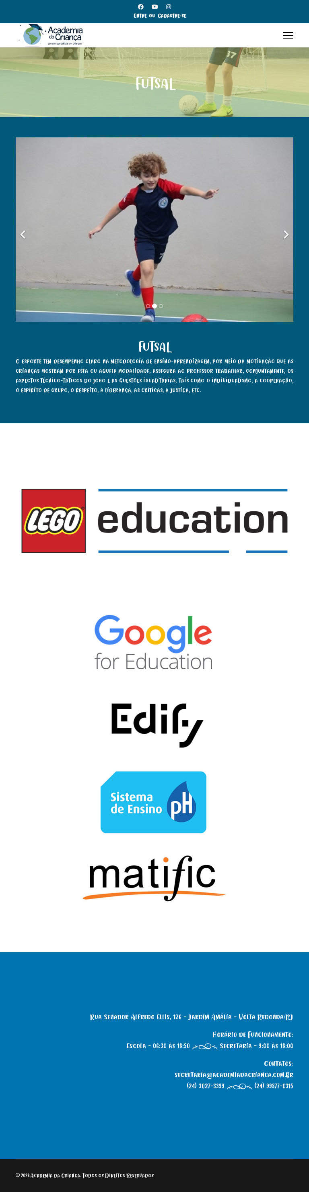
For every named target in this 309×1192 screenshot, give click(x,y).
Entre (140, 15)
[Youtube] (155, 7)
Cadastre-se (172, 15)
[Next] (285, 229)
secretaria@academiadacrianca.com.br (234, 1075)
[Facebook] (141, 7)
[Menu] (288, 35)
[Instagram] (168, 7)
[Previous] (24, 229)
